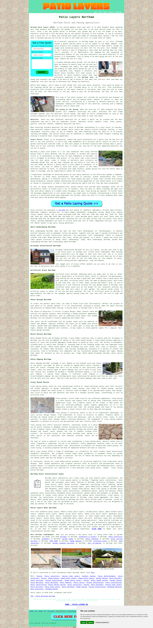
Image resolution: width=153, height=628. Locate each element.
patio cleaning (92, 539)
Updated (41, 611)
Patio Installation (114, 582)
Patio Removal (66, 582)
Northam (62, 210)
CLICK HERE (96, 529)
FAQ (45, 611)
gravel (95, 177)
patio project (77, 97)
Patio (33, 210)
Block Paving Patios (57, 585)
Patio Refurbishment (106, 576)
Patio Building (37, 582)
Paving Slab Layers (71, 576)
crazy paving (109, 419)
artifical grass (100, 541)
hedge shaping (75, 541)
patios (77, 48)
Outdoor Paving (88, 576)
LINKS (100, 12)
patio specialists (60, 478)
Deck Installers (37, 589)
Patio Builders (115, 578)
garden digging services (63, 543)
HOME (95, 12)
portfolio (58, 75)
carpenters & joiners (88, 537)
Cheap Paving (53, 578)
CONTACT (111, 12)
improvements (36, 537)
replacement (71, 56)
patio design (78, 69)
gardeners (46, 539)
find (37, 512)
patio (61, 33)
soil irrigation (94, 543)
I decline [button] (90, 622)
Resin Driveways (72, 611)
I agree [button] (83, 622)
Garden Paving (101, 578)
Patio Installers (52, 576)
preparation (42, 116)
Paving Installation (53, 580)
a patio (38, 36)
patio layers (93, 216)
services (34, 545)
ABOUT (105, 12)
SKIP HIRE (54, 541)
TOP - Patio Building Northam (43, 596)
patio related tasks (93, 499)
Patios (43, 578)
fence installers (115, 537)
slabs (77, 38)
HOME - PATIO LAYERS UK (76, 604)
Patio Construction (39, 585)
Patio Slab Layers (52, 587)
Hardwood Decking (114, 587)
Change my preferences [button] (102, 622)
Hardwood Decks (51, 589)
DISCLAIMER (118, 12)
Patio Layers (79, 582)
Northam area (87, 77)
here (93, 572)
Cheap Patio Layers (68, 578)
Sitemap (32, 611)
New (36, 611)
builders (63, 537)
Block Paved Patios (99, 580)
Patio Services (37, 580)
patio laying (80, 520)
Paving (39, 576)
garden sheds (67, 539)
